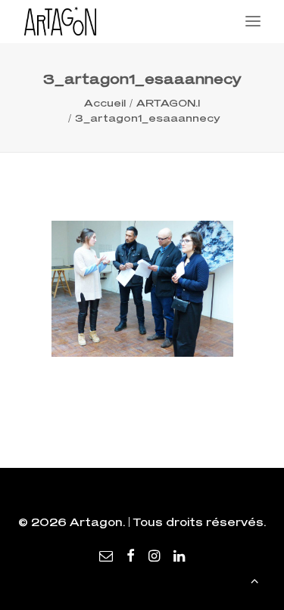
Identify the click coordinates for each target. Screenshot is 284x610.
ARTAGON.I (168, 103)
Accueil (105, 103)
